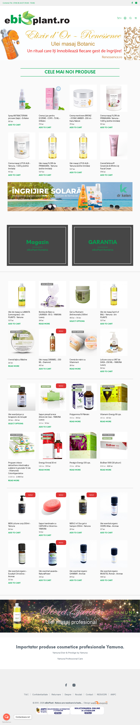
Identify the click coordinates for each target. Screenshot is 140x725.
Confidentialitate (40, 694)
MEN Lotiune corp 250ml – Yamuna (19, 524)
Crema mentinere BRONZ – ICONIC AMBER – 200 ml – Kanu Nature (81, 118)
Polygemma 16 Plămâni (79, 414)
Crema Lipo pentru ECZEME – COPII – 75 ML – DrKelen (49, 118)
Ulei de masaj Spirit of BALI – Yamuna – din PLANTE (109, 314)
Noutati (78, 694)
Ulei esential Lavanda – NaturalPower (48, 572)
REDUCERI (102, 694)
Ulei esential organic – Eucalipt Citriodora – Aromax (17, 574)
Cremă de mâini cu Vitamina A (78, 360)
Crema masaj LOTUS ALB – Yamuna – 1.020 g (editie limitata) (19, 166)
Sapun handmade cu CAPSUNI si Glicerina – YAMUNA (48, 526)
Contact (89, 694)
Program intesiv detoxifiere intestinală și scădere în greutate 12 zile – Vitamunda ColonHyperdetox (19, 467)
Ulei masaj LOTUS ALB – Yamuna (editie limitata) (80, 164)
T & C (26, 694)
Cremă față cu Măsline (17, 359)
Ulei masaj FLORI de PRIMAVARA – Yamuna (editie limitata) (48, 166)
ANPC (113, 694)
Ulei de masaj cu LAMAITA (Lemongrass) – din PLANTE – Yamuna (19, 314)
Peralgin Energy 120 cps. (80, 462)
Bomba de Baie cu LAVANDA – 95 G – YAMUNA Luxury (50, 314)
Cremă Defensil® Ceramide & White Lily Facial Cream (109, 166)
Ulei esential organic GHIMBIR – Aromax (78, 572)
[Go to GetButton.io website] (6, 722)
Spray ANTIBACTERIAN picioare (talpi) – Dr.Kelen (18, 116)
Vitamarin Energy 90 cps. (110, 414)
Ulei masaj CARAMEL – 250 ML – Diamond (50, 360)
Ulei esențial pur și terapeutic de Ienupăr (17, 415)
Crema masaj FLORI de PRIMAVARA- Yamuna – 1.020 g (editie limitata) (110, 118)
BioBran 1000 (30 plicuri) (110, 462)
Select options (77, 321)
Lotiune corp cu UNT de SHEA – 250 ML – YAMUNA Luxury (111, 362)
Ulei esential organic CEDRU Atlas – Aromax (109, 524)
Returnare (56, 694)
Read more (44, 324)
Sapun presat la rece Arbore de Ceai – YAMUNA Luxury (50, 417)
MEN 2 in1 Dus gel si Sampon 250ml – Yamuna (80, 524)
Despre (68, 694)
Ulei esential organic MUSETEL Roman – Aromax (111, 572)
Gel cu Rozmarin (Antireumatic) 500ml (79, 313)
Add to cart (14, 125)
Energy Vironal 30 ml (47, 462)
